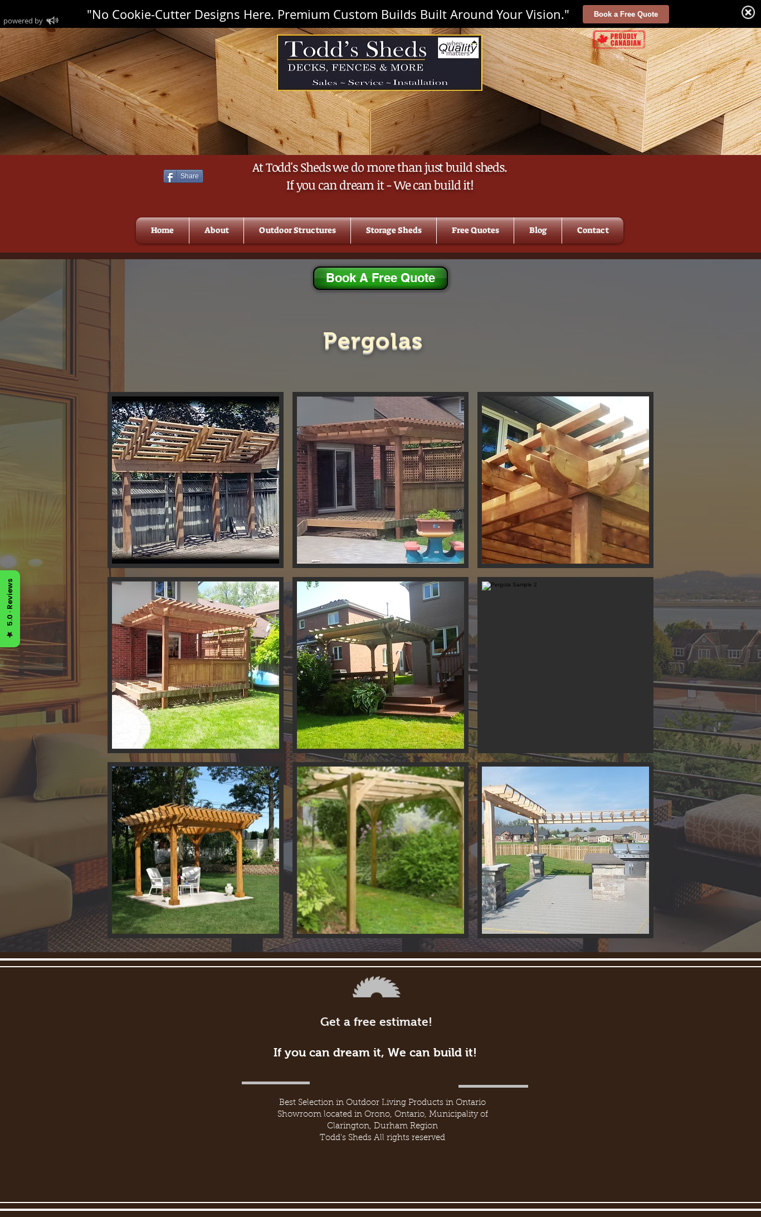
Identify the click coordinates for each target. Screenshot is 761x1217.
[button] (297, 230)
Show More (380, 947)
